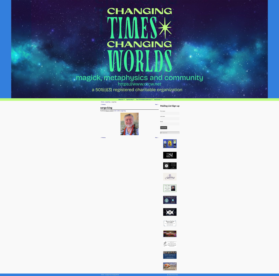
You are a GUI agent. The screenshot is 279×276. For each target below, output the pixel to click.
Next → (157, 104)
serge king (107, 102)
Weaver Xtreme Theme (173, 274)
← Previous (103, 104)
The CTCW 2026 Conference (143, 99)
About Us (120, 99)
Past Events (157, 99)
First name (162, 111)
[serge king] (129, 124)
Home (102, 102)
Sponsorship (129, 99)
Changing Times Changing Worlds (112, 274)
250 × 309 (116, 110)
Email (161, 121)
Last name (162, 116)
